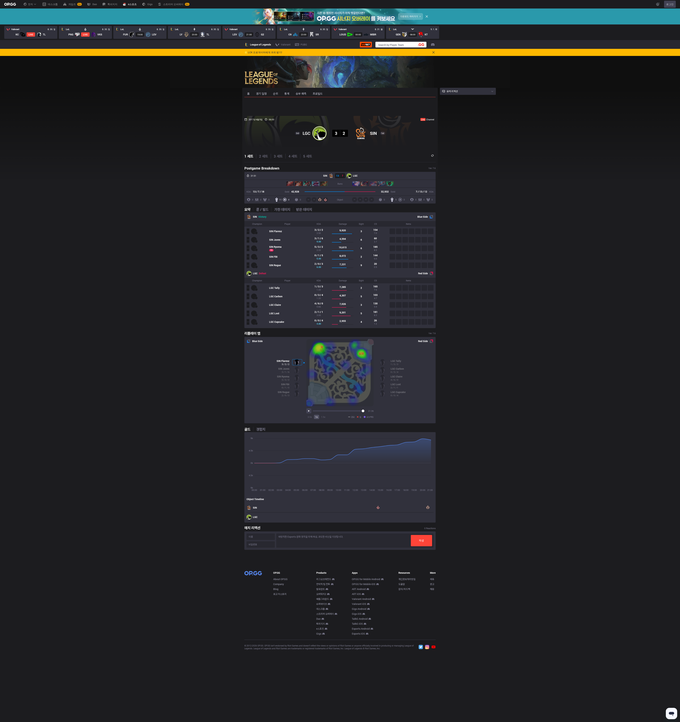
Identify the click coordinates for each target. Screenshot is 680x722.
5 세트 (307, 156)
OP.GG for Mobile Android (366, 579)
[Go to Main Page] (10, 4)
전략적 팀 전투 (323, 584)
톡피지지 (320, 623)
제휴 (432, 579)
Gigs (318, 633)
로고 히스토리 (280, 594)
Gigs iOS (357, 613)
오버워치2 (321, 594)
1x (316, 417)
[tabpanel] (340, 270)
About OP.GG (280, 579)
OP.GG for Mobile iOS (363, 584)
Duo (318, 618)
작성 (421, 540)
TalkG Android (360, 618)
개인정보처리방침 (406, 579)
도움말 (401, 584)
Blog (275, 589)
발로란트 (320, 589)
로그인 (670, 4)
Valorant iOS (359, 604)
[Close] (427, 16)
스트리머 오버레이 (325, 613)
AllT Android (359, 589)
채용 (432, 589)
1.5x (323, 417)
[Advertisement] (340, 106)
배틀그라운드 (322, 599)
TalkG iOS (357, 623)
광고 (432, 584)
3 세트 (278, 156)
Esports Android (361, 628)
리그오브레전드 (323, 579)
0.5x (310, 417)
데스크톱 (320, 609)
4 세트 (292, 156)
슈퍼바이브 (321, 604)
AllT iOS (356, 594)
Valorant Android (361, 599)
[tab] (248, 209)
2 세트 (263, 156)
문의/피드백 (404, 589)
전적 (30, 4)
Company (278, 584)
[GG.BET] (366, 44)
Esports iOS (358, 633)
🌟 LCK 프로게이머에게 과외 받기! (263, 52)
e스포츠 (320, 628)
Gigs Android (359, 609)
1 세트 (248, 156)
